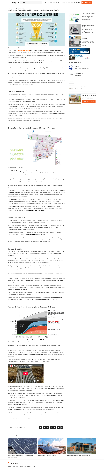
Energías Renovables (19, 8)
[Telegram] (58, 427)
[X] (47, 427)
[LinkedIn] (51, 427)
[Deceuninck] (71, 81)
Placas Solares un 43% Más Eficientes (47, 455)
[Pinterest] (54, 427)
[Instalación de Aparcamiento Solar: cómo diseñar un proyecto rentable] (22, 446)
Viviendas (64, 2)
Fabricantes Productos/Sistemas (82, 68)
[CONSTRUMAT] (79, 51)
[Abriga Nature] (71, 74)
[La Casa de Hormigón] (71, 87)
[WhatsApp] (44, 427)
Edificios (78, 2)
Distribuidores (78, 75)
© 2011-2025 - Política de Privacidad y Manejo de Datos (22, 466)
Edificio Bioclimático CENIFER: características (78, 455)
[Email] (61, 427)
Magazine (47, 2)
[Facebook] (40, 427)
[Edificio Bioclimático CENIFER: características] (81, 446)
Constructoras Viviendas (80, 88)
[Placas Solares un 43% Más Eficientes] (52, 446)
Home (9, 8)
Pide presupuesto (89, 101)
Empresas (52, 2)
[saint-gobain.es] (79, 57)
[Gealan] (71, 67)
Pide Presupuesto (86, 2)
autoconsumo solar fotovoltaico (35, 210)
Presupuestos (71, 2)
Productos (58, 2)
